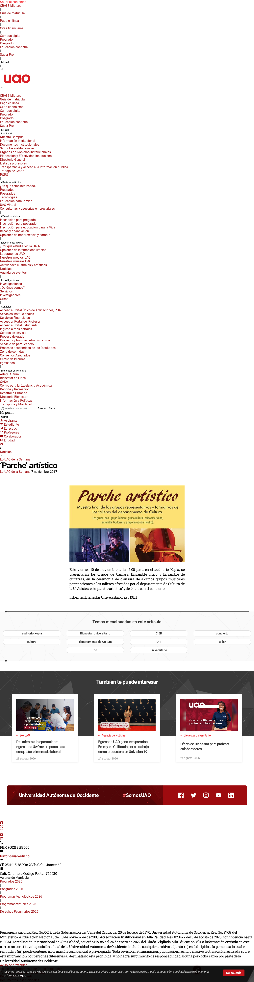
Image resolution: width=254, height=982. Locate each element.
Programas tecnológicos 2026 (21, 896)
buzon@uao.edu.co (14, 856)
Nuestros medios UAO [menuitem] (15, 257)
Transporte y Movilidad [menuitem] (16, 404)
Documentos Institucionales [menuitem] (19, 144)
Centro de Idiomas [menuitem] (12, 359)
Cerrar (52, 408)
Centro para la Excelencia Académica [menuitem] (26, 385)
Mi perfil (5, 62)
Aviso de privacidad (13, 965)
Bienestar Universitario (95, 633)
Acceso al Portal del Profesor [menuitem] (20, 321)
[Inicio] (1, 444)
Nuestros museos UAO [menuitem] (15, 261)
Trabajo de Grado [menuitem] (12, 171)
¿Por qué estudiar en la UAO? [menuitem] (20, 246)
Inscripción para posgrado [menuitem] (18, 223)
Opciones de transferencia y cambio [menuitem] (25, 235)
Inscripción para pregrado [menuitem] (18, 220)
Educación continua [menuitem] (14, 47)
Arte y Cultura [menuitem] (9, 374)
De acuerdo (233, 973)
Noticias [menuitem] (6, 269)
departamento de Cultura (95, 642)
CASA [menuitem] (4, 382)
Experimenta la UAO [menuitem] (12, 242)
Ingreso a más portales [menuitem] (16, 329)
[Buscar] (2, 70)
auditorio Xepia (32, 633)
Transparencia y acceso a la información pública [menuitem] (34, 167)
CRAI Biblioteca (10, 6)
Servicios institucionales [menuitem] (17, 314)
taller (222, 642)
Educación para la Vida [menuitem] (16, 201)
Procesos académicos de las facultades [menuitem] (28, 348)
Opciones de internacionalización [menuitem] (23, 250)
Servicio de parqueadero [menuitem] (17, 344)
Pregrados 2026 (11, 881)
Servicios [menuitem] (6, 291)
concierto (222, 633)
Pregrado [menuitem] (6, 39)
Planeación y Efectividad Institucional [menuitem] (26, 156)
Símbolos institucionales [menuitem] (17, 148)
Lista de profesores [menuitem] (13, 163)
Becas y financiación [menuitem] (14, 231)
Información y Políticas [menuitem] (16, 400)
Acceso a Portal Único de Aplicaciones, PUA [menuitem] (30, 310)
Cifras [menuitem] (4, 299)
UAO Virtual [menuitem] (8, 205)
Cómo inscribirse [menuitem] (10, 216)
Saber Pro (7, 54)
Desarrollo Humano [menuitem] (13, 393)
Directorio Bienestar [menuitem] (13, 397)
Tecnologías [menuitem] (8, 197)
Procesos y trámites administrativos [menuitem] (25, 340)
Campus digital (10, 36)
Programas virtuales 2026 (18, 904)
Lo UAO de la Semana (15, 459)
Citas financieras (11, 28)
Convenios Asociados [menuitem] (15, 355)
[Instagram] (1, 831)
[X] (1, 827)
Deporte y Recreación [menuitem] (15, 389)
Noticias (6, 452)
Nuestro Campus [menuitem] (11, 137)
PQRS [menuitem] (4, 175)
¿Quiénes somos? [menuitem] (12, 287)
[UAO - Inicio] (17, 84)
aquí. (23, 975)
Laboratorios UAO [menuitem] (12, 254)
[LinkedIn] (1, 839)
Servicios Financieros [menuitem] (15, 318)
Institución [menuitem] (7, 133)
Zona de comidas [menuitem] (12, 351)
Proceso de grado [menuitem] (12, 336)
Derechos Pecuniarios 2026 (19, 911)
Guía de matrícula (12, 13)
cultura (31, 642)
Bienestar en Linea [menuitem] (13, 378)
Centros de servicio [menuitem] (13, 333)
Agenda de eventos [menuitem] (13, 272)
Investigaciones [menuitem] (10, 280)
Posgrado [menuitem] (6, 43)
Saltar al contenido (13, 2)
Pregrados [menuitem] (7, 190)
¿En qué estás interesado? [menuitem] (18, 186)
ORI (159, 642)
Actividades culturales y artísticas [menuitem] (23, 265)
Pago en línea (9, 21)
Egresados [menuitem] (7, 363)
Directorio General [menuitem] (12, 159)
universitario (159, 650)
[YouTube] (1, 835)
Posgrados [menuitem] (7, 193)
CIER (159, 633)
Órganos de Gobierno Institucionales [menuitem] (25, 152)
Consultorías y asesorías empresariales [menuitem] (27, 208)
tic (95, 650)
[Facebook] (1, 823)
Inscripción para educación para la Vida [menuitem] (27, 227)
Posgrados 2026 (11, 889)
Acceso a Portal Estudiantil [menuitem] (19, 325)
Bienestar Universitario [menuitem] (13, 370)
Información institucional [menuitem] (17, 141)
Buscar (42, 408)
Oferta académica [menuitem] (11, 182)
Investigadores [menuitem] (10, 295)
